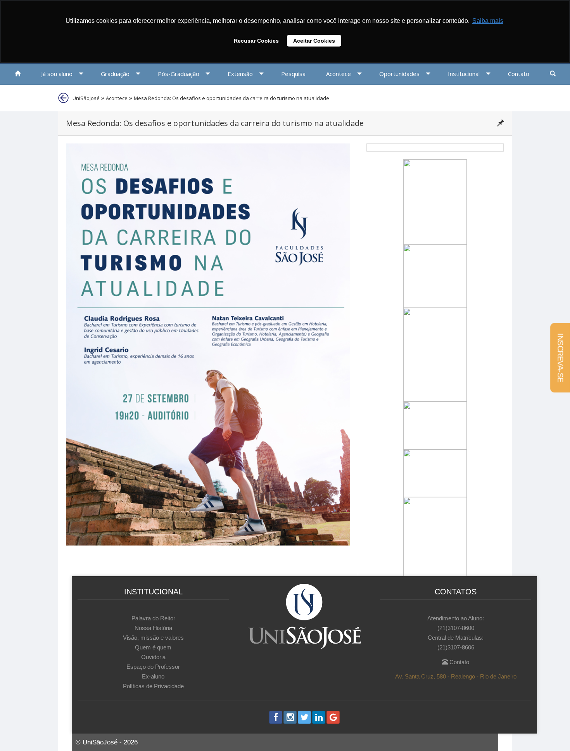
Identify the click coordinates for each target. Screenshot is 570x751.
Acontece (117, 98)
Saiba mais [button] (487, 20)
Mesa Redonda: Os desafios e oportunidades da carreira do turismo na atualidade (231, 98)
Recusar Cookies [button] (256, 41)
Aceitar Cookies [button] (314, 41)
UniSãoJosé (86, 98)
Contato (458, 662)
